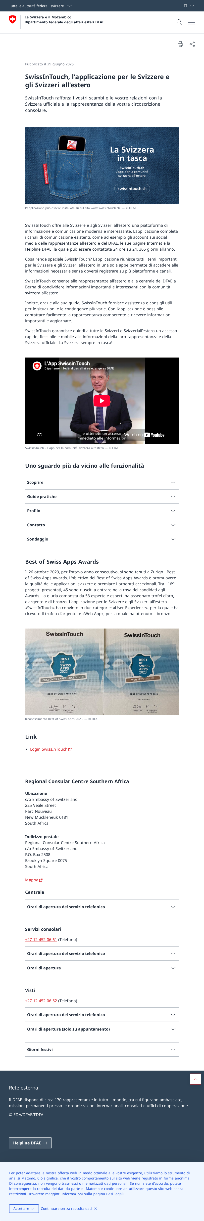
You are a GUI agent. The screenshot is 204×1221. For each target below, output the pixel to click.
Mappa (31, 880)
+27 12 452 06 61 (41, 939)
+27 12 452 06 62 (41, 1000)
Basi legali (115, 1193)
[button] (195, 1079)
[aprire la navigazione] (191, 22)
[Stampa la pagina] (180, 44)
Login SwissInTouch (48, 749)
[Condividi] (192, 44)
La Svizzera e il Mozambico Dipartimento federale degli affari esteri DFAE (64, 19)
